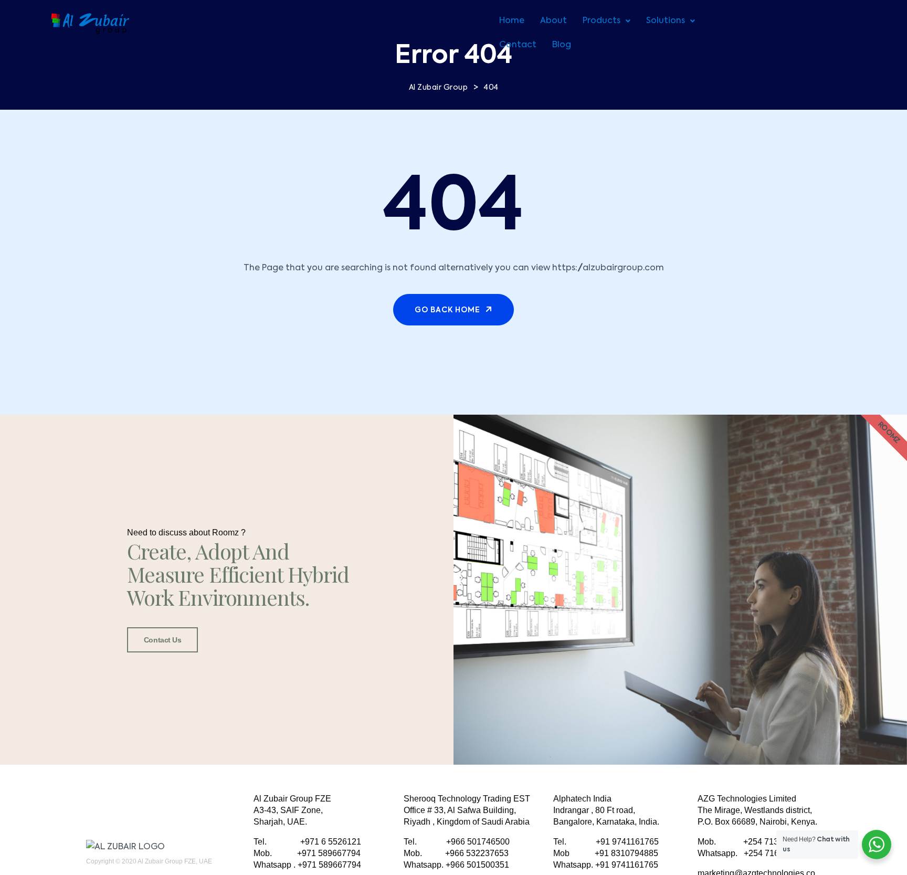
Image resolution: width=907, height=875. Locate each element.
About (553, 21)
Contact (517, 45)
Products (601, 21)
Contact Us (163, 640)
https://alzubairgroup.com (608, 268)
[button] (606, 21)
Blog (561, 45)
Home (511, 21)
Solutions (665, 21)
